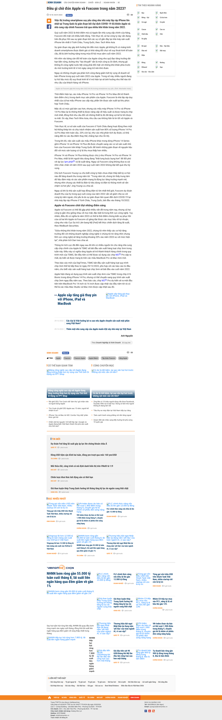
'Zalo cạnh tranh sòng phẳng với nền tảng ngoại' (112, 415)
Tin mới (56, 439)
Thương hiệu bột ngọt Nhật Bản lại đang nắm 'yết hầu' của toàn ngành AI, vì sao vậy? (120, 546)
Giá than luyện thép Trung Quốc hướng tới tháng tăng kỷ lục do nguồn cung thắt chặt (89, 488)
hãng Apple (123, 358)
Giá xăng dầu (162, 682)
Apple (58, 358)
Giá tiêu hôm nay (134, 682)
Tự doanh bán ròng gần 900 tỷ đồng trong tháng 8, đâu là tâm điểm (163, 653)
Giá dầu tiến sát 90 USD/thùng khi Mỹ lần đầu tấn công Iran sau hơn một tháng (123, 655)
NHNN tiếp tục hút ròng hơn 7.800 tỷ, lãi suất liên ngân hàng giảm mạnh (92, 654)
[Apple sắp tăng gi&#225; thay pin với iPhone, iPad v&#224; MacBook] (116, 304)
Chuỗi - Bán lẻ (94, 2)
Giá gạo (90, 686)
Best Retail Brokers (112, 686)
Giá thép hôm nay (56, 686)
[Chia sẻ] (49, 26)
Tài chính (54, 459)
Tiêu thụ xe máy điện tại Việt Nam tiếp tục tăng (112, 411)
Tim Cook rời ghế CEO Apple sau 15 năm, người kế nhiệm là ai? (69, 409)
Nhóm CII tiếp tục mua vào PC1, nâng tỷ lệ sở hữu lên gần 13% (162, 601)
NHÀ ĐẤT (100, 698)
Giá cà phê (122, 682)
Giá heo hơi (112, 682)
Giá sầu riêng (70, 686)
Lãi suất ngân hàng (149, 682)
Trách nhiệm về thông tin (59, 717)
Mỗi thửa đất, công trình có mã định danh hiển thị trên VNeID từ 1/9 (82, 466)
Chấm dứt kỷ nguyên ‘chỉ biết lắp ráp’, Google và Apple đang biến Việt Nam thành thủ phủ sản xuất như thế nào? (68, 424)
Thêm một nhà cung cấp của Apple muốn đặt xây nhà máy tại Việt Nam (98, 329)
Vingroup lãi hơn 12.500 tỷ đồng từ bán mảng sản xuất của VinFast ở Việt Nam (60, 546)
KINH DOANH (135, 698)
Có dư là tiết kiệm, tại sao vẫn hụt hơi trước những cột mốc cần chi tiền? (113, 394)
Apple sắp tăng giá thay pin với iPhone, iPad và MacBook (77, 299)
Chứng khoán (81, 528)
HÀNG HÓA (73, 698)
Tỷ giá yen (91, 682)
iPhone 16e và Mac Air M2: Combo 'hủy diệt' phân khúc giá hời (68, 416)
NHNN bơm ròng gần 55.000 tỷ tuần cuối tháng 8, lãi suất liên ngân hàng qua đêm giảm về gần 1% (90, 548)
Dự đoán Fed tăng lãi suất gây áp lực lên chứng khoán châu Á (79, 443)
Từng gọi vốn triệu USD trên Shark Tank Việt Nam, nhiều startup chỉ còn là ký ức (60, 514)
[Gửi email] (132, 15)
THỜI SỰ (56, 698)
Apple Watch (93, 358)
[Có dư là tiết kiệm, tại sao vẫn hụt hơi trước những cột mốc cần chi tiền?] (113, 383)
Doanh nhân (109, 2)
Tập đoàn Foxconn (108, 358)
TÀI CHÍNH (90, 698)
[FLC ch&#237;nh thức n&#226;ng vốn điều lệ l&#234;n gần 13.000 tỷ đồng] (121, 505)
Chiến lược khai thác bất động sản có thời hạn (72, 477)
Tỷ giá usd (82, 682)
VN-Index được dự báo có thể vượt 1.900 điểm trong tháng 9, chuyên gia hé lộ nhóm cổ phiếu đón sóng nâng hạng (90, 519)
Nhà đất (54, 470)
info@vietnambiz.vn (62, 715)
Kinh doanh (54, 2)
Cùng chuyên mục (103, 365)
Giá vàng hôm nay (56, 682)
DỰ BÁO (64, 698)
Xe (119, 2)
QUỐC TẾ (82, 698)
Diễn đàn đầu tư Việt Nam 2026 (132, 686)
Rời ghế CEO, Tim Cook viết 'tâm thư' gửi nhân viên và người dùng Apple (69, 403)
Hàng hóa (54, 492)
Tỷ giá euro (101, 682)
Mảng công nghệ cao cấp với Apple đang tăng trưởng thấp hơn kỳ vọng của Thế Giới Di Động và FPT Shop (67, 393)
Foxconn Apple (79, 358)
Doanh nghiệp (111, 516)
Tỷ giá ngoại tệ (71, 682)
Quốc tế (53, 447)
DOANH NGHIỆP (123, 698)
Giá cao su (99, 686)
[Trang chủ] (49, 21)
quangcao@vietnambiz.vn (158, 707)
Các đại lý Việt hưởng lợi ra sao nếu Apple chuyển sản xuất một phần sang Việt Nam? (98, 322)
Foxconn (67, 358)
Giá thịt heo (81, 686)
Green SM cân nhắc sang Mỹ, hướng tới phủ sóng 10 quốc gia (113, 421)
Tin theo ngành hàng (149, 5)
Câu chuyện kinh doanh (74, 2)
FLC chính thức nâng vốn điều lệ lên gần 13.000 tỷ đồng (120, 510)
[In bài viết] (129, 14)
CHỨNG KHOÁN (110, 698)
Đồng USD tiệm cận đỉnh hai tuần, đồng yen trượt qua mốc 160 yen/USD (84, 455)
